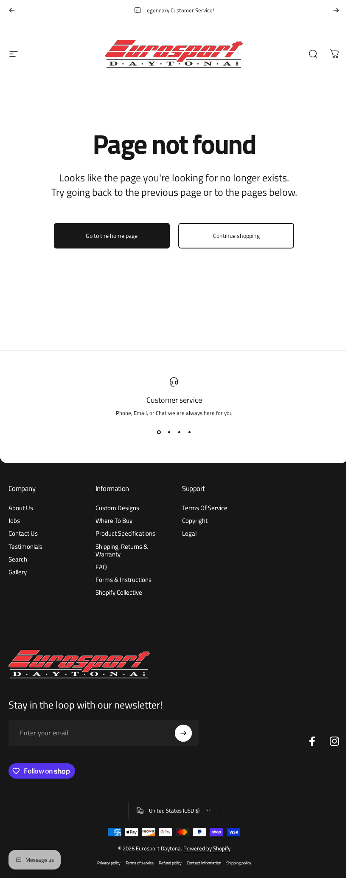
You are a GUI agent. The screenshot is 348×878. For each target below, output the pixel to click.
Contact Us (23, 533)
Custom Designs (117, 508)
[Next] (336, 10)
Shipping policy (238, 862)
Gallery (17, 572)
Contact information (204, 862)
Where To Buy (113, 521)
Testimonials (25, 547)
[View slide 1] (159, 432)
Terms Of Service (204, 508)
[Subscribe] (183, 733)
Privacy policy (109, 862)
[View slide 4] (189, 432)
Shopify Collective (118, 592)
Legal (189, 533)
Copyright (195, 521)
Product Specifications (125, 533)
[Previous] (12, 10)
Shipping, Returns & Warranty (121, 550)
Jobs (14, 521)
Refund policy (170, 862)
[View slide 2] (169, 432)
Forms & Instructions (123, 580)
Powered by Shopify (206, 848)
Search (17, 559)
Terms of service (140, 862)
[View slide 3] (179, 432)
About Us (20, 508)
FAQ (101, 567)
